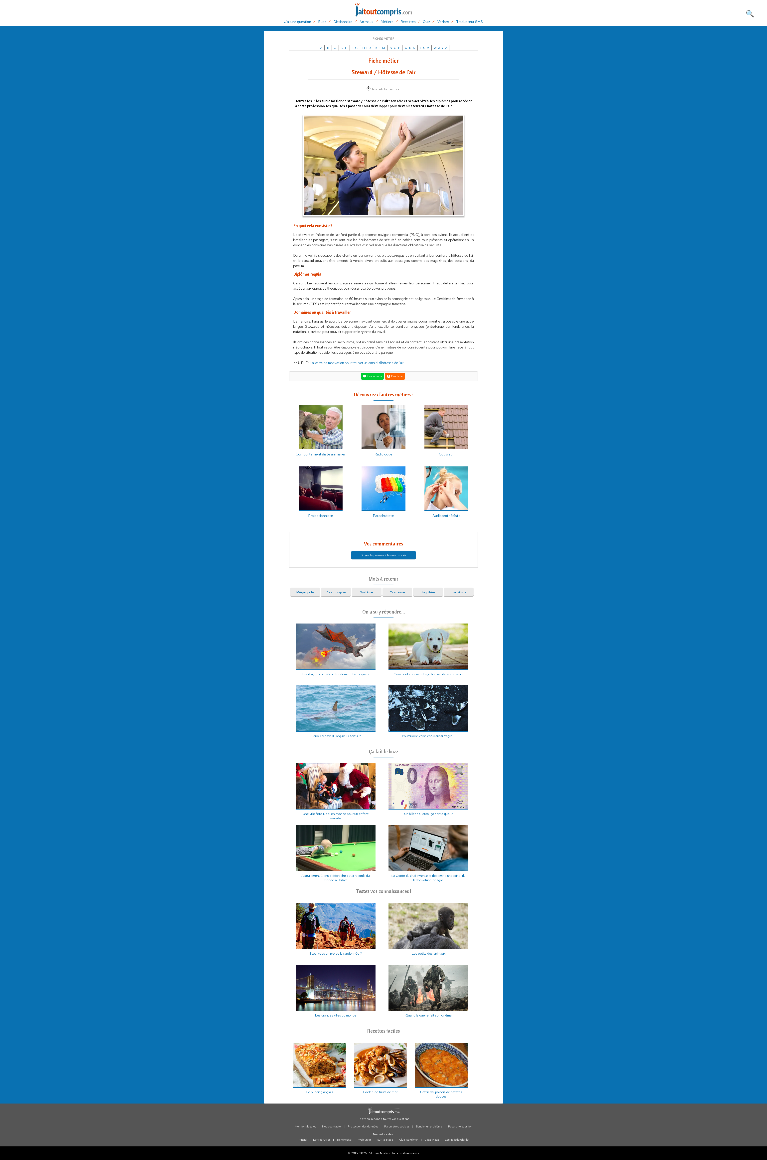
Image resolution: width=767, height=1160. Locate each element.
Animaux (366, 21)
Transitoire (458, 592)
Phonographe (336, 592)
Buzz (322, 21)
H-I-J (366, 48)
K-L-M (380, 48)
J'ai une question (297, 21)
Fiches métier (383, 39)
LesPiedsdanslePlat (457, 1139)
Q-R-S (410, 48)
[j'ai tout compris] (383, 9)
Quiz (426, 21)
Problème (397, 376)
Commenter (374, 376)
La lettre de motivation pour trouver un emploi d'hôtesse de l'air (356, 363)
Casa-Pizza (431, 1139)
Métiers (387, 21)
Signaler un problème (428, 1126)
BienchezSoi (344, 1139)
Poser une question (460, 1126)
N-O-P (395, 48)
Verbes (443, 21)
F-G (355, 48)
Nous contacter (332, 1126)
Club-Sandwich (408, 1139)
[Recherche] (750, 13)
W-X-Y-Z (440, 48)
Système (366, 592)
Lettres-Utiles (321, 1139)
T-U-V (424, 48)
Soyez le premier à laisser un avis (383, 555)
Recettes (408, 21)
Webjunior (364, 1139)
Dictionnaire (343, 21)
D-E (344, 48)
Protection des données (363, 1126)
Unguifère (428, 592)
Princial (302, 1139)
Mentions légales (305, 1126)
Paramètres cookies (396, 1126)
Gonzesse (397, 592)
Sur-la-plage (385, 1139)
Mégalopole (305, 592)
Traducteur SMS (469, 21)
